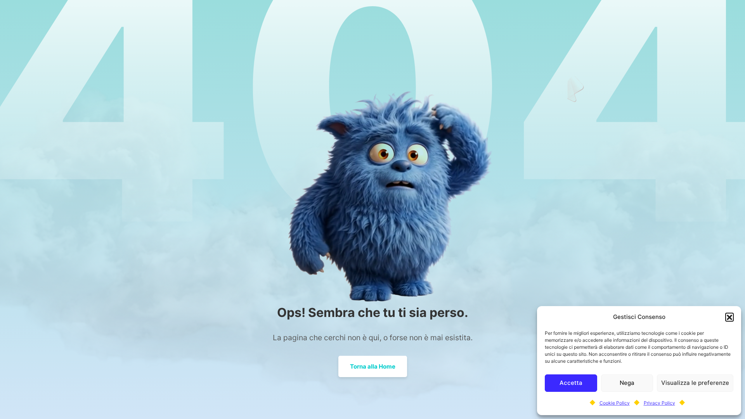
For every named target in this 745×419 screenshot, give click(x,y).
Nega (627, 382)
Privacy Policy (659, 403)
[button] (729, 317)
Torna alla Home (372, 366)
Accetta (571, 382)
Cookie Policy (614, 403)
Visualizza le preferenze (695, 382)
